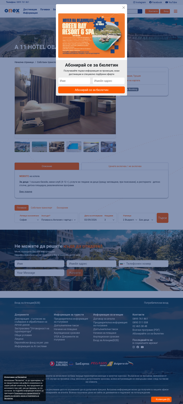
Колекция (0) (162, 399)
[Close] (123, 7)
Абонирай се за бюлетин (91, 90)
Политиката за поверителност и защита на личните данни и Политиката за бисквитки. (22, 395)
